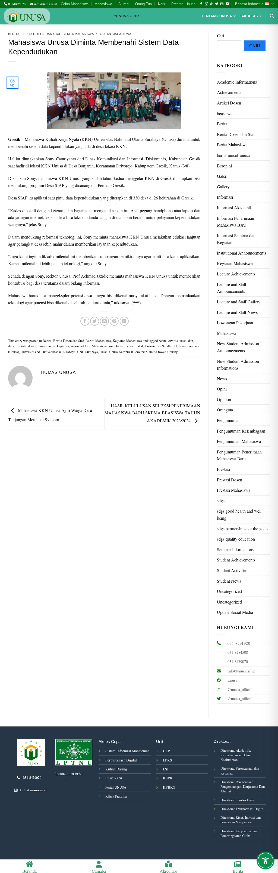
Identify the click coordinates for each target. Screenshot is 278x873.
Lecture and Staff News (237, 312)
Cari (220, 36)
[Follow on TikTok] (211, 4)
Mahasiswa (103, 4)
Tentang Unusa (216, 16)
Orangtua (225, 409)
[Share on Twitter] (94, 321)
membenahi (117, 346)
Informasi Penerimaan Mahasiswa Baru (235, 221)
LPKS (167, 760)
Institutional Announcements (241, 253)
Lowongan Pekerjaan (235, 322)
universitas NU (31, 351)
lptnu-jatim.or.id (69, 773)
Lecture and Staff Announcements (232, 287)
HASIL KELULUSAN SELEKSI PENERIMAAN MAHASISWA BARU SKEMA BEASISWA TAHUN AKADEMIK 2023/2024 (152, 413)
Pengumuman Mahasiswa (239, 441)
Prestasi (223, 469)
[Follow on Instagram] (206, 4)
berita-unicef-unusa (233, 155)
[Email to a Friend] (104, 321)
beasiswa (224, 113)
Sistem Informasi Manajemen (127, 750)
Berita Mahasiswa (78, 34)
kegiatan (63, 346)
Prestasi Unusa (183, 4)
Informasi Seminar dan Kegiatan (236, 239)
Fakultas (248, 16)
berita (163, 340)
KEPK (168, 778)
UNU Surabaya (87, 351)
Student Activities (232, 570)
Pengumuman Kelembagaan (241, 431)
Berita (13, 34)
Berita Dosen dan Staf (41, 34)
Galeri (222, 176)
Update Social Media (235, 612)
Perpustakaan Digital (121, 760)
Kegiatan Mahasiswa (113, 34)
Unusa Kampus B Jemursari (128, 351)
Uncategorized (229, 591)
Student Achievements (236, 560)
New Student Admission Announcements (238, 347)
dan (190, 340)
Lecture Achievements (236, 274)
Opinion (224, 399)
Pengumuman (229, 420)
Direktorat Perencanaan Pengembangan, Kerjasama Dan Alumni (242, 786)
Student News (229, 581)
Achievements (229, 92)
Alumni (123, 4)
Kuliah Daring (116, 769)
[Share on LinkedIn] (124, 321)
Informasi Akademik (234, 207)
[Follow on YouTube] (227, 4)
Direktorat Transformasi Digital (242, 808)
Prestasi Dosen (229, 479)
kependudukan (80, 346)
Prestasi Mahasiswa (233, 490)
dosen (32, 346)
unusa (104, 351)
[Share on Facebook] (84, 321)
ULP (166, 750)
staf (140, 346)
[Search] (272, 16)
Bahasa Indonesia (249, 4)
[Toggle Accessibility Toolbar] (265, 860)
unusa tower (157, 351)
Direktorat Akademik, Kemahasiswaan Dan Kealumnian (235, 755)
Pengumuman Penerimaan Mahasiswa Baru (239, 455)
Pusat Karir (113, 778)
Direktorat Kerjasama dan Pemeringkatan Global (238, 833)
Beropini (224, 166)
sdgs (221, 500)
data (11, 346)
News (222, 378)
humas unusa (46, 346)
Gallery (223, 186)
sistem (131, 346)
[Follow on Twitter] (216, 4)
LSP (166, 769)
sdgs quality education (236, 539)
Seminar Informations (235, 549)
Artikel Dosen (229, 103)
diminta (21, 346)
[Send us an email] (221, 4)
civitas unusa (177, 340)
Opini (222, 389)
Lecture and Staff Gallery (238, 301)
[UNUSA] (27, 16)
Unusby (172, 351)
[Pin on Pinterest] (114, 321)
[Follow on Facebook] (201, 4)
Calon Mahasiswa (75, 4)
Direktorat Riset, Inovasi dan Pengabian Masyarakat (240, 819)
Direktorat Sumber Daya (237, 800)
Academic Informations (237, 82)
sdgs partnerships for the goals (242, 528)
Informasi (225, 197)
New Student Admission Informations (238, 364)
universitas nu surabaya (59, 351)
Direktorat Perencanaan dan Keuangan (239, 770)
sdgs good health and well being (239, 514)
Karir (161, 4)
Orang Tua (143, 4)
